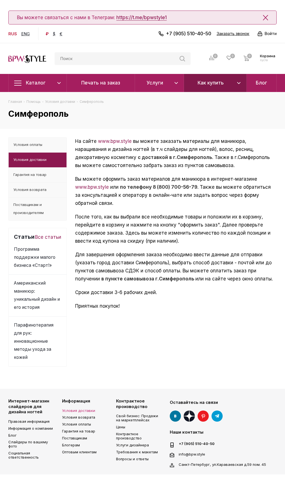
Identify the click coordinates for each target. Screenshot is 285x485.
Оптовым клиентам (79, 452)
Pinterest (203, 416)
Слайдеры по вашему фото (28, 444)
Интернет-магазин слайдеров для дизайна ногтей (28, 406)
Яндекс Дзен (189, 416)
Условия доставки (78, 410)
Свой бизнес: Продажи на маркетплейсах (137, 418)
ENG (25, 33)
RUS (12, 33)
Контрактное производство (132, 403)
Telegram (217, 416)
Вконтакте (175, 416)
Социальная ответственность (23, 455)
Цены (120, 427)
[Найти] (182, 58)
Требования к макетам (137, 452)
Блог (12, 435)
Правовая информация (29, 421)
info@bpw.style (192, 454)
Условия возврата (78, 417)
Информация (76, 401)
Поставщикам (74, 438)
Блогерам (71, 445)
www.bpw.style (115, 141)
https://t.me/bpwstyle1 (141, 17)
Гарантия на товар (78, 431)
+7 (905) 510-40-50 (188, 33)
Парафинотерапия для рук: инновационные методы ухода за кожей (33, 341)
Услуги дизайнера (132, 445)
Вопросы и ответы (132, 459)
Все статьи (48, 237)
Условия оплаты (76, 424)
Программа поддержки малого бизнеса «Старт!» (34, 257)
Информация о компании (30, 428)
